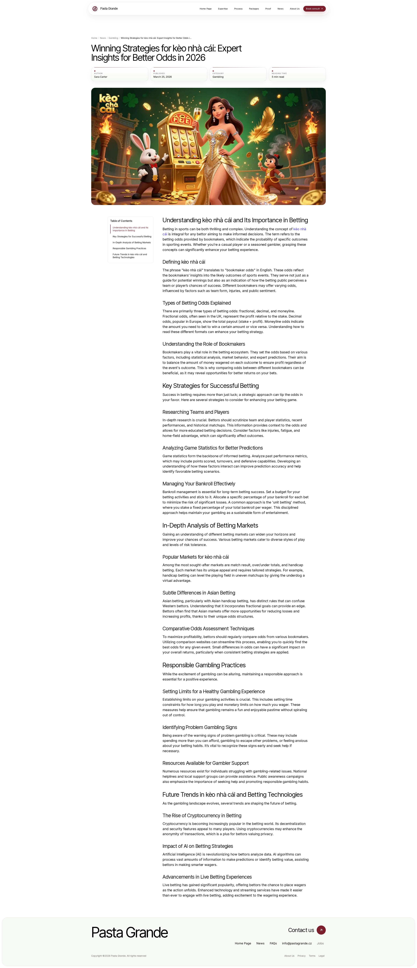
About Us (289, 955)
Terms (312, 955)
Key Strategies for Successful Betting (132, 236)
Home (94, 38)
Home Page (243, 943)
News (103, 38)
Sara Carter (100, 76)
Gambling (113, 38)
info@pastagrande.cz (297, 943)
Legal (321, 955)
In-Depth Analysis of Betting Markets (132, 242)
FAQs (273, 943)
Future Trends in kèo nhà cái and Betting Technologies (130, 256)
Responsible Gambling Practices (129, 248)
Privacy (302, 955)
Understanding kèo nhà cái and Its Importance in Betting (130, 229)
